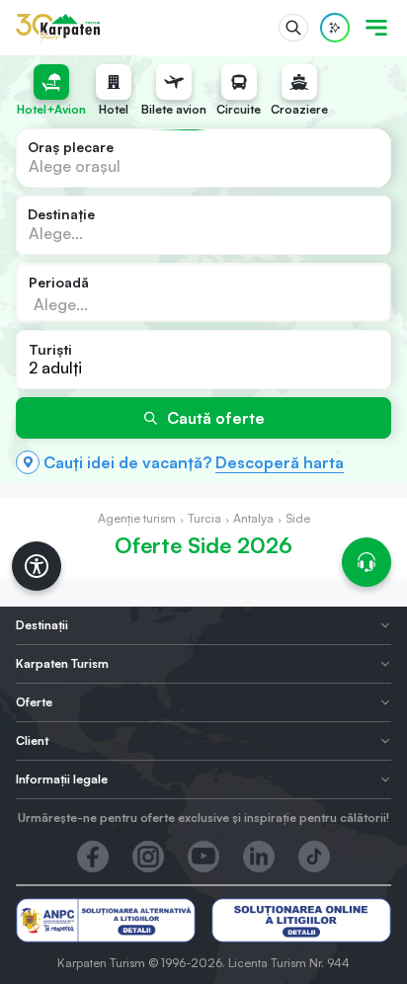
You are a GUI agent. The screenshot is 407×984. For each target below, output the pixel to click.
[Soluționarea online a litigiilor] (301, 920)
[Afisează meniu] (376, 27)
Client (32, 740)
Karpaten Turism (62, 663)
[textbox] (75, 166)
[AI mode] (335, 27)
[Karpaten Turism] (58, 27)
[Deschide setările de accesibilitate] (36, 566)
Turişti (50, 349)
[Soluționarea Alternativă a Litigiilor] (106, 920)
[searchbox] (127, 303)
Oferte (34, 702)
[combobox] (203, 158)
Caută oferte (216, 418)
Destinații (42, 624)
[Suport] (366, 562)
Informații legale (62, 779)
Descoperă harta (279, 462)
